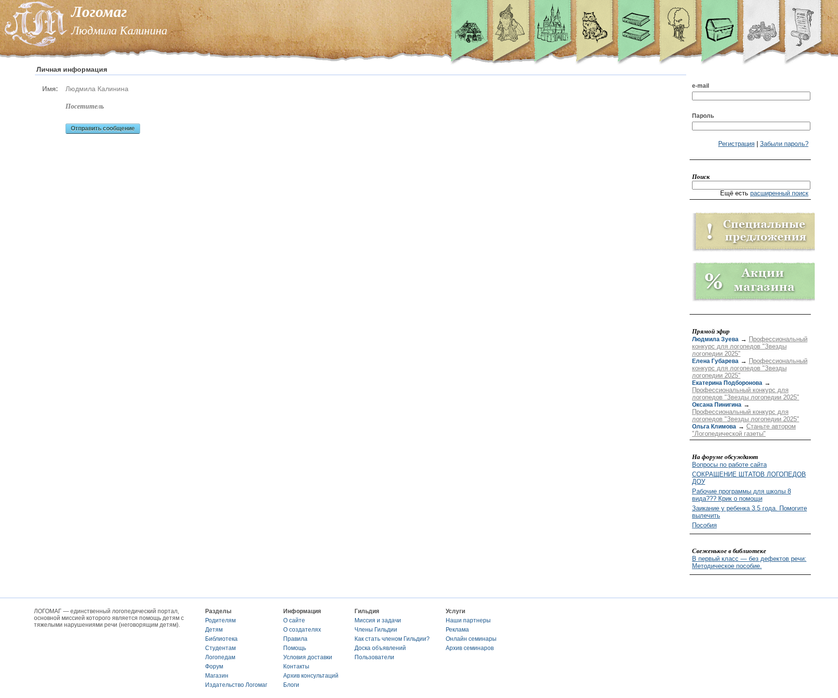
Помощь (294, 648)
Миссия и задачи (378, 620)
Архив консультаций (310, 675)
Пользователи (374, 657)
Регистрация (736, 143)
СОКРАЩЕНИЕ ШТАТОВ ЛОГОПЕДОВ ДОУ (749, 478)
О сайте (294, 620)
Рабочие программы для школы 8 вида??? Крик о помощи (741, 495)
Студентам (220, 648)
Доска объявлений (380, 648)
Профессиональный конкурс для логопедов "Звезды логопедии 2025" (749, 346)
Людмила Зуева (715, 339)
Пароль (703, 115)
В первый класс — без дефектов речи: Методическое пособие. (749, 562)
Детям (214, 629)
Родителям (220, 620)
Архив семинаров (470, 648)
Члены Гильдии (376, 629)
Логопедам (220, 657)
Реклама (457, 629)
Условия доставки (307, 657)
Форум (214, 666)
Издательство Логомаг (236, 685)
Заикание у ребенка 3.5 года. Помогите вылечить (749, 512)
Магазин (216, 675)
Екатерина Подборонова (727, 383)
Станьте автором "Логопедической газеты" (744, 430)
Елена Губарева (715, 361)
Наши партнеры (468, 620)
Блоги (291, 685)
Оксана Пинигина (716, 404)
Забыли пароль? (784, 143)
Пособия (704, 525)
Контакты (296, 666)
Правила (295, 638)
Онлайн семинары (471, 638)
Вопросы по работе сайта (729, 464)
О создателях (302, 629)
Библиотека (221, 638)
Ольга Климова (714, 426)
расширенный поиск (779, 193)
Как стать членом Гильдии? (392, 638)
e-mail (700, 85)
